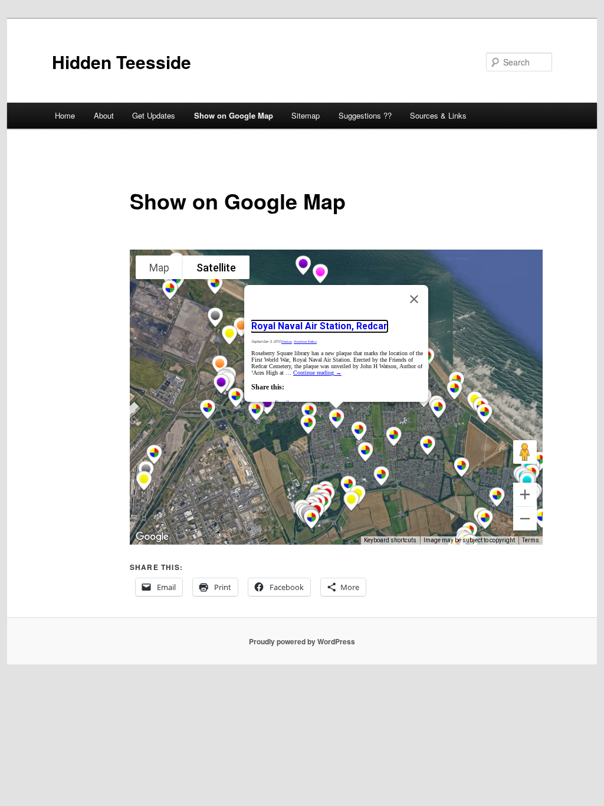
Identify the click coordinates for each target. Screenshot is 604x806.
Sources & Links (438, 115)
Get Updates (153, 115)
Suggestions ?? (365, 115)
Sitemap (305, 115)
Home (65, 115)
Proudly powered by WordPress (302, 641)
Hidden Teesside (121, 61)
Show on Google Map (233, 115)
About (104, 115)
